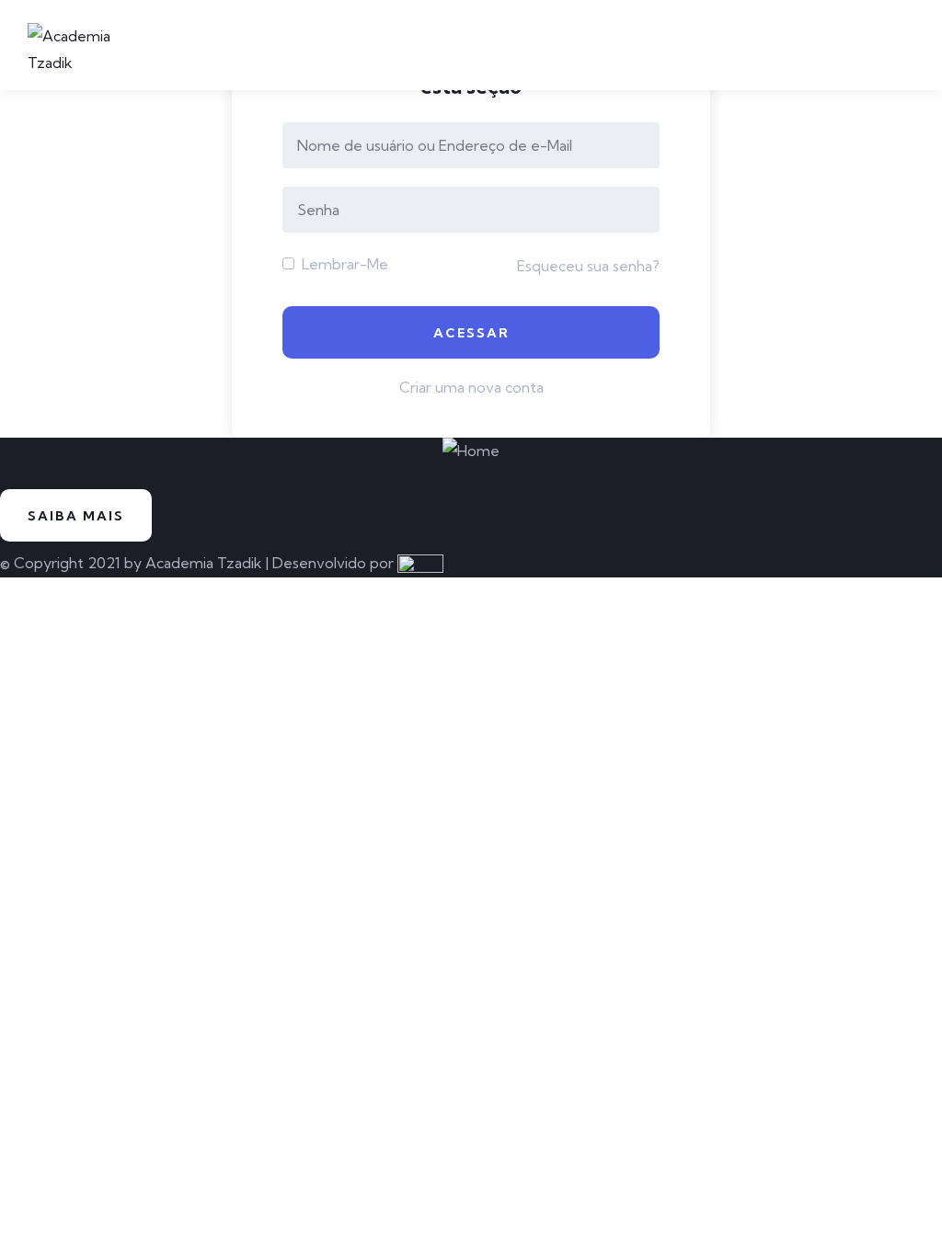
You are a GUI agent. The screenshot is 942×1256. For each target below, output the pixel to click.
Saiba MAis (76, 516)
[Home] (471, 451)
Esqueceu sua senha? (588, 266)
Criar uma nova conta (471, 387)
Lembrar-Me (343, 264)
